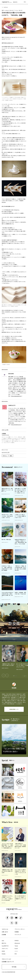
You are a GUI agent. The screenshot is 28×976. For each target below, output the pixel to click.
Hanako (3, 954)
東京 (11, 455)
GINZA (3, 951)
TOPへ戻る (14, 966)
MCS (16, 954)
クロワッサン (5, 948)
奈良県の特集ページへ (14, 709)
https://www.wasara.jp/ (16, 396)
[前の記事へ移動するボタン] (3, 675)
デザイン (5, 455)
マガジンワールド (6, 959)
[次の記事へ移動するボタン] (7, 675)
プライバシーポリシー (20, 929)
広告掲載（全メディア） (8, 961)
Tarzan (16, 946)
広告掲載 (4, 934)
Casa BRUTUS (5, 946)
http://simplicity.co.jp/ (16, 424)
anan (3, 940)
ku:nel (16, 948)
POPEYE (16, 940)
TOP (2, 7)
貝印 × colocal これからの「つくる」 (12, 10)
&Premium (17, 943)
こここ (16, 951)
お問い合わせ (5, 932)
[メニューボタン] (25, 2)
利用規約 (17, 932)
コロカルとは (5, 929)
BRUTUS (4, 943)
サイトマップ (18, 934)
